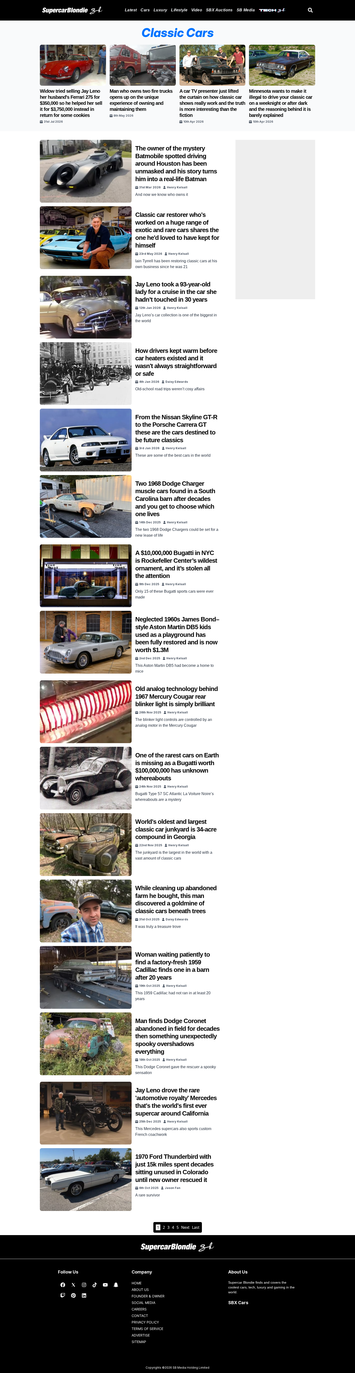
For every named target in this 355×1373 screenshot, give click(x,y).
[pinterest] (73, 1295)
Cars (145, 10)
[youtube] (105, 1284)
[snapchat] (116, 1284)
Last (195, 1227)
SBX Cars (238, 1302)
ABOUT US (140, 1290)
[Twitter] (73, 1284)
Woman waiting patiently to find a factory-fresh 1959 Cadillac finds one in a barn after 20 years (172, 966)
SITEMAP (139, 1342)
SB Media (246, 10)
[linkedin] (84, 1295)
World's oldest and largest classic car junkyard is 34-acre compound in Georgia (175, 829)
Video (196, 10)
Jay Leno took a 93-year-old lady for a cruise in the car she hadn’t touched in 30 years (175, 292)
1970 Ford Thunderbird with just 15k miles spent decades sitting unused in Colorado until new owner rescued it (174, 1168)
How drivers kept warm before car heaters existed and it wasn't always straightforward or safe (176, 362)
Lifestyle (179, 10)
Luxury (160, 10)
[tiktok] (94, 1284)
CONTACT (140, 1316)
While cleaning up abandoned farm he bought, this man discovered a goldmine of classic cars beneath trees (176, 899)
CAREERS (139, 1309)
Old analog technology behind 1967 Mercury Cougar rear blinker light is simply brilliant (176, 696)
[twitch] (62, 1295)
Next (185, 1227)
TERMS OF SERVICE (147, 1329)
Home (137, 1283)
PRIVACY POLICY (145, 1322)
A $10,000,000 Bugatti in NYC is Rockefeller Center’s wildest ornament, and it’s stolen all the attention (176, 564)
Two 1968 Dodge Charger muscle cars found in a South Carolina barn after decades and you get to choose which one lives (175, 499)
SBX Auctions (219, 10)
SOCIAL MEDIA (143, 1303)
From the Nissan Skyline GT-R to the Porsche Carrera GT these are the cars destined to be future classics (176, 428)
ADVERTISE (141, 1335)
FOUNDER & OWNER (148, 1296)
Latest (131, 10)
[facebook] (62, 1284)
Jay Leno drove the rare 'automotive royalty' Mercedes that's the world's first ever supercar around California (176, 1102)
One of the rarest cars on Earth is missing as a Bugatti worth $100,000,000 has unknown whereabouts (177, 767)
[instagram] (84, 1284)
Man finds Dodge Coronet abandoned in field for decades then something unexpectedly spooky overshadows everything (177, 1036)
